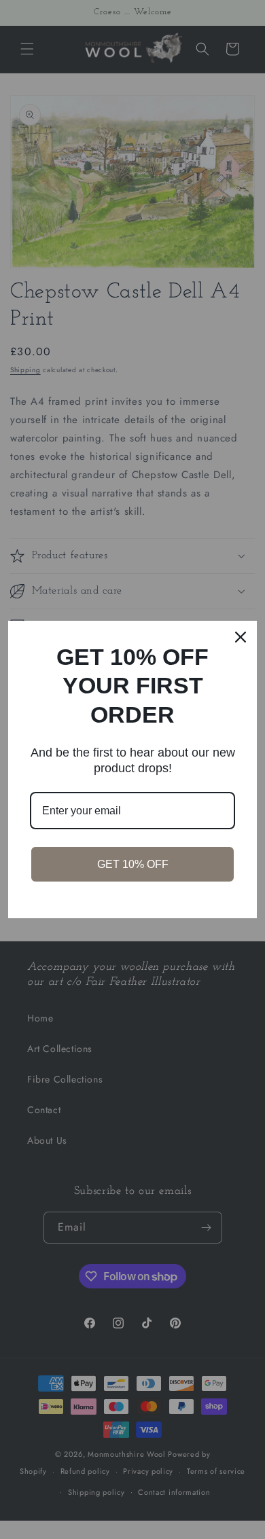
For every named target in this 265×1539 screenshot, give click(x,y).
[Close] (240, 637)
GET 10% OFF (133, 864)
